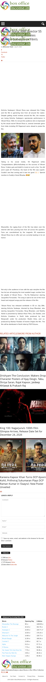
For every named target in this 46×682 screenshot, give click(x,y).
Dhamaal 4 (5, 633)
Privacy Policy (31, 676)
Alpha (4, 644)
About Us (5, 676)
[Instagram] (3, 672)
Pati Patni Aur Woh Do (9, 653)
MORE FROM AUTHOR (30, 333)
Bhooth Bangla (7, 638)
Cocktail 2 (5, 641)
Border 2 (5, 627)
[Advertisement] (13, 17)
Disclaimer (41, 676)
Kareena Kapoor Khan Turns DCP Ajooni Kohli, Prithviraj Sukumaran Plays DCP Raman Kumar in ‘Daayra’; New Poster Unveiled (23, 482)
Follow (10, 560)
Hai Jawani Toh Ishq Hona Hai (12, 650)
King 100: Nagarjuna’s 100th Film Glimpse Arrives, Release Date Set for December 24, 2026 (21, 431)
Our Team (13, 676)
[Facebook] (1, 672)
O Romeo (5, 647)
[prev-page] (0, 492)
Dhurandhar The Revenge (10, 624)
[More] (23, 61)
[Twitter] (5, 672)
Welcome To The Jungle (10, 635)
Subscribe (13, 564)
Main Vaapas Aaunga (9, 656)
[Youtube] (7, 672)
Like (9, 557)
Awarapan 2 (6, 630)
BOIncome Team (8, 47)
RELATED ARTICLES (9, 333)
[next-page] (1, 492)
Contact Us (22, 676)
